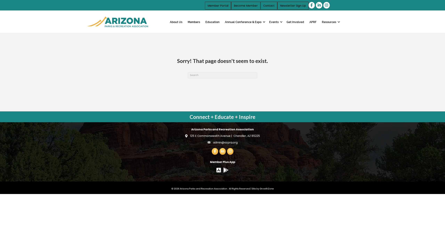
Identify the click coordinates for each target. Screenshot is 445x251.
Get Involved (295, 22)
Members (194, 22)
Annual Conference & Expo (243, 22)
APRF (313, 22)
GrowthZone (267, 188)
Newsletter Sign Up (293, 6)
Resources (329, 22)
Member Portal (218, 6)
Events (274, 22)
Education (212, 22)
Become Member (246, 6)
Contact (269, 6)
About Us (176, 22)
